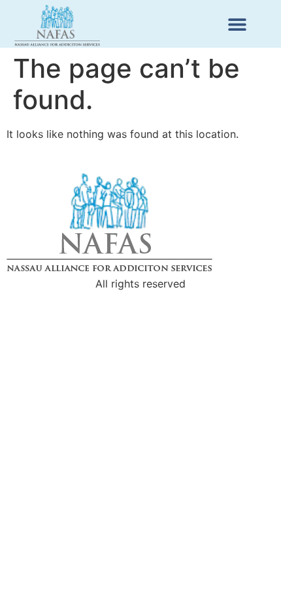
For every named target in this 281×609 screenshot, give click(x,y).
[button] (237, 24)
